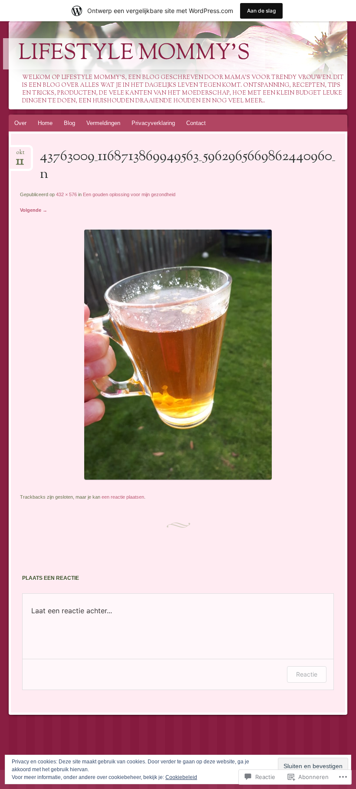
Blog (69, 123)
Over (20, 123)
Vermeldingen (103, 123)
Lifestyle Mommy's (134, 53)
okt (20, 155)
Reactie (306, 674)
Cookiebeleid (181, 777)
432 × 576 (66, 194)
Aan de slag (261, 10)
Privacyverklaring (153, 123)
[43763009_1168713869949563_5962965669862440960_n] (178, 477)
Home (45, 123)
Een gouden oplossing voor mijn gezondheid (129, 194)
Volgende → (33, 210)
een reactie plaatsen (123, 497)
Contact (196, 123)
